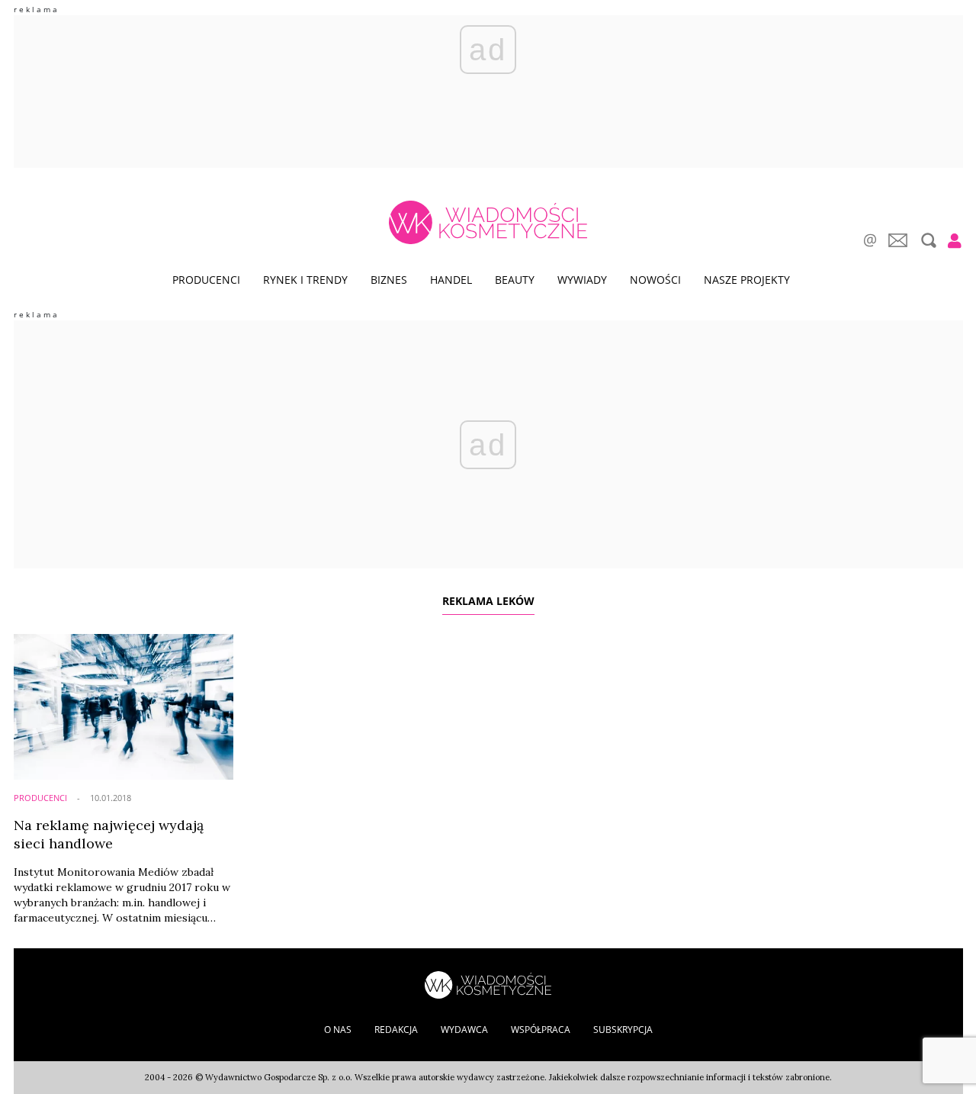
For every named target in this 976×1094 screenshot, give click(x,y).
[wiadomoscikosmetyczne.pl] (488, 222)
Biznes (389, 279)
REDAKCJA (396, 1029)
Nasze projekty (747, 279)
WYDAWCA (464, 1029)
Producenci (206, 279)
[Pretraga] (926, 240)
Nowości (655, 279)
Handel (451, 279)
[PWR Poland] (488, 984)
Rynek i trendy (305, 279)
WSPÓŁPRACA (540, 1029)
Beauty (515, 279)
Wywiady (582, 279)
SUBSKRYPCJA (623, 1029)
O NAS (338, 1029)
